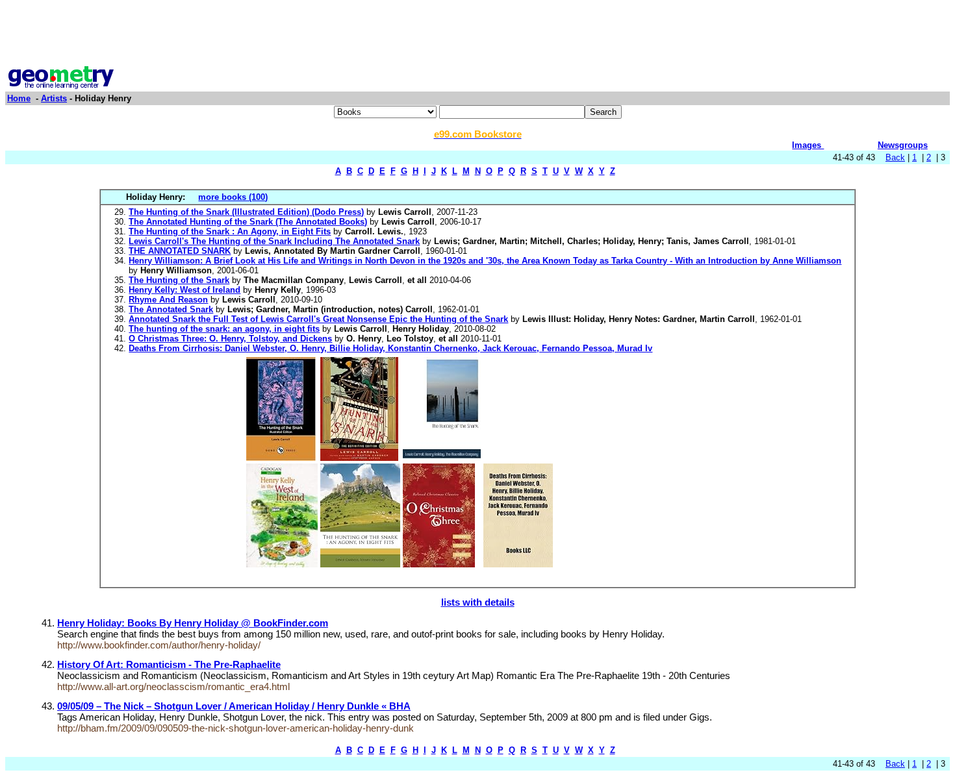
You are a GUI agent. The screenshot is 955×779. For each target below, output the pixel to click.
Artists (54, 98)
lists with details (478, 602)
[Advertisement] (477, 34)
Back (895, 157)
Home (19, 98)
